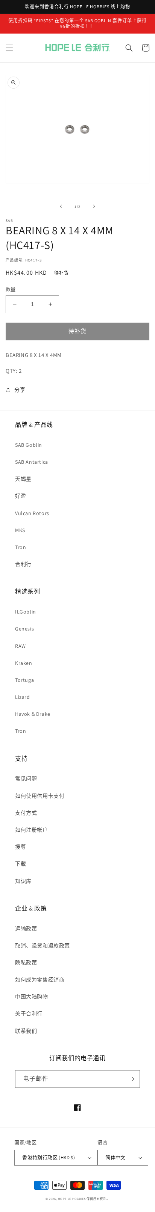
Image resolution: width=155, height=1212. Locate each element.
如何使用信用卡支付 (39, 795)
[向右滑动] (94, 206)
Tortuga (24, 680)
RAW (20, 646)
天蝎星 (23, 478)
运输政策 (26, 928)
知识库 (23, 881)
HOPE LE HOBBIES (72, 1199)
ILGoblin (25, 611)
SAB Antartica (31, 461)
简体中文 (115, 1157)
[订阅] (131, 1079)
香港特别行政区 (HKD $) (48, 1157)
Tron (20, 547)
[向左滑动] (61, 206)
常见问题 (26, 778)
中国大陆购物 (31, 996)
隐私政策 (26, 962)
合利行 (23, 564)
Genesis (24, 628)
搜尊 (20, 846)
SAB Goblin (28, 444)
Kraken (23, 663)
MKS (20, 530)
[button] (9, 48)
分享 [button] (19, 389)
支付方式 (26, 812)
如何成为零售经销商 (39, 979)
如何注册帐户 (31, 829)
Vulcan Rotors (32, 513)
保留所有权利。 (98, 1199)
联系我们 (26, 1030)
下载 (20, 863)
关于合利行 (29, 1013)
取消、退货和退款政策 (42, 945)
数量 (11, 289)
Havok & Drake (32, 714)
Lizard (22, 697)
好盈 (20, 495)
